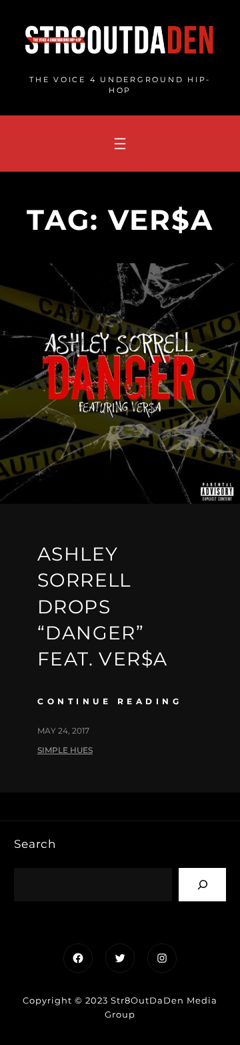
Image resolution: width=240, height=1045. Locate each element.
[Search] (202, 884)
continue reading (109, 701)
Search (35, 844)
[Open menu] (120, 144)
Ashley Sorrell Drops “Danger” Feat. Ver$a (102, 606)
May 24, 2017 (63, 731)
